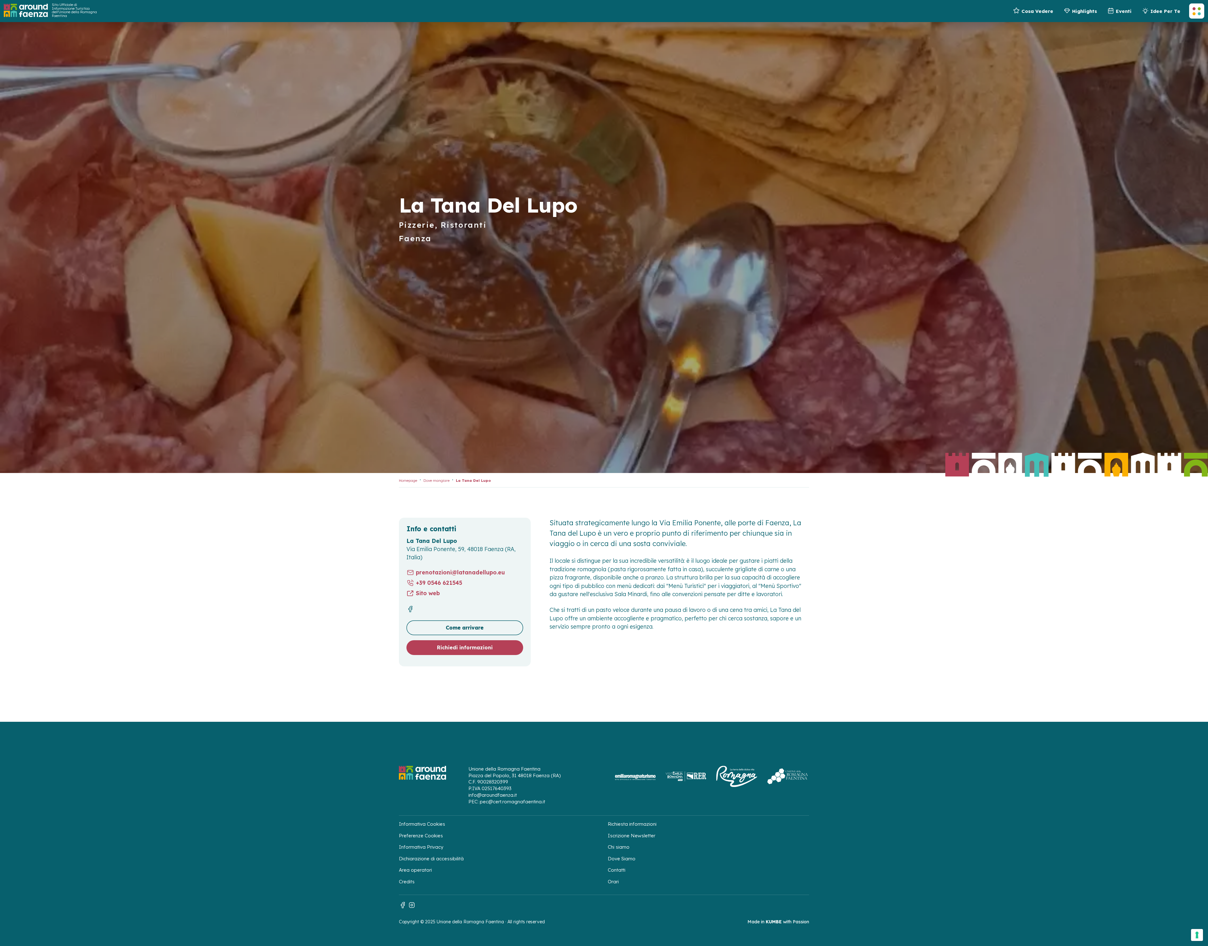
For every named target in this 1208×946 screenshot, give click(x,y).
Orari (613, 882)
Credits (407, 882)
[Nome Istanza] (26, 10)
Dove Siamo (621, 859)
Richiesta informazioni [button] (632, 824)
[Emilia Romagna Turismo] (635, 776)
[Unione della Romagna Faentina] (787, 776)
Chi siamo (618, 847)
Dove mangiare (436, 480)
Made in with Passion (778, 922)
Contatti (616, 870)
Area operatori (415, 870)
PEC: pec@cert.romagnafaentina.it (506, 802)
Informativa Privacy (421, 847)
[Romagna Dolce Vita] (736, 776)
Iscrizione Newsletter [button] (631, 836)
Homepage (408, 480)
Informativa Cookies (422, 824)
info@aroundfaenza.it (492, 795)
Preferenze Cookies (421, 836)
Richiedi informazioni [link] (465, 647)
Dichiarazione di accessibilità (431, 859)
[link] (1033, 11)
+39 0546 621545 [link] (439, 582)
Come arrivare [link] (465, 627)
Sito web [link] (428, 593)
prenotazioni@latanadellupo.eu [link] (460, 572)
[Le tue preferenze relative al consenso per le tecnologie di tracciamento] (1197, 935)
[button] (1196, 11)
